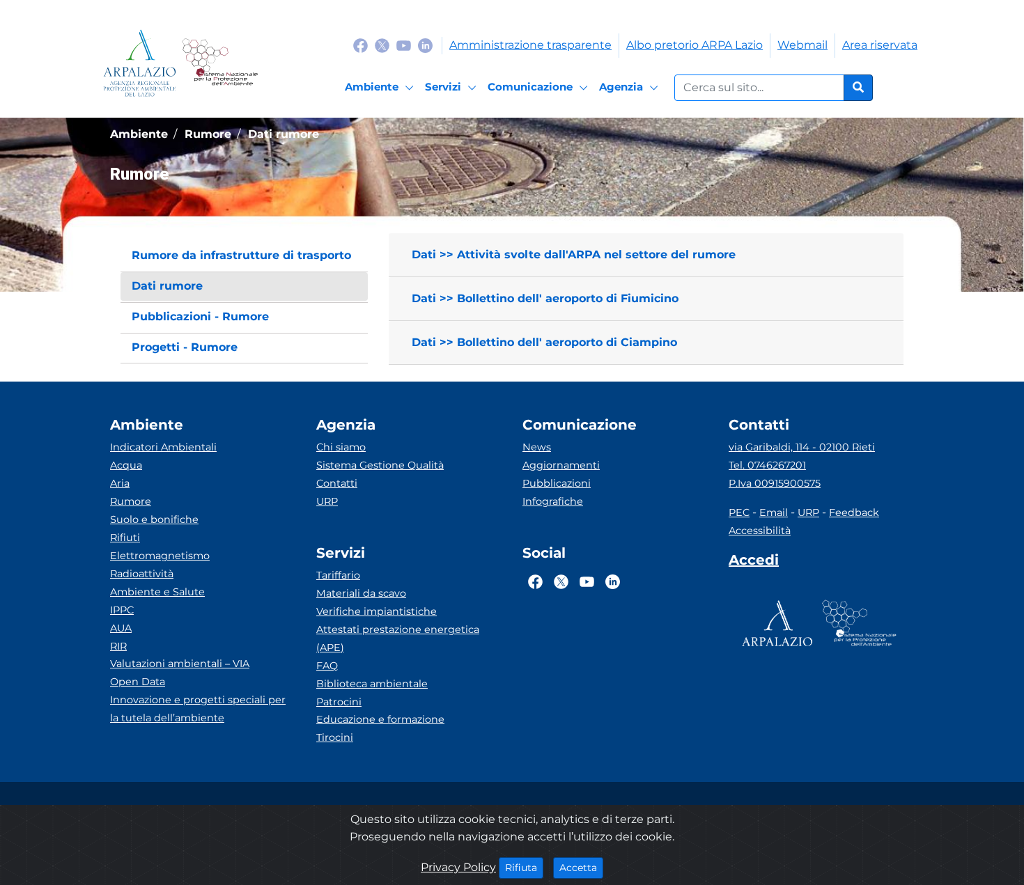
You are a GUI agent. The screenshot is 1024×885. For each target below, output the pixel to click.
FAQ (327, 665)
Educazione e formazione (380, 719)
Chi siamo (341, 447)
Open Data (137, 681)
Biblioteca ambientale (372, 684)
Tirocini (334, 737)
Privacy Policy (458, 867)
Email (773, 512)
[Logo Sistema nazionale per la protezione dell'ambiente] (220, 63)
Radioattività (141, 573)
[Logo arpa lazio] (140, 63)
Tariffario (338, 575)
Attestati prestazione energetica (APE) (397, 638)
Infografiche (552, 501)
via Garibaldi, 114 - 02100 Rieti (802, 447)
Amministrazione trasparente (530, 45)
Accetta (581, 867)
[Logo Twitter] (382, 45)
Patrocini (339, 702)
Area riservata (879, 45)
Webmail (802, 45)
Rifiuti (125, 537)
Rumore (130, 501)
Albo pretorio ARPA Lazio (694, 45)
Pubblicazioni (556, 483)
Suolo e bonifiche (154, 519)
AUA (121, 628)
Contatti (336, 483)
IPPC (122, 610)
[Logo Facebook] (360, 45)
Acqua (126, 465)
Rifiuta (524, 867)
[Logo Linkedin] (425, 45)
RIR (118, 646)
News (536, 447)
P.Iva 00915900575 (775, 483)
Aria (120, 483)
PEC (739, 512)
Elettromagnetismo (160, 555)
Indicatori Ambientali (163, 447)
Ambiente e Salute (157, 592)
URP (327, 501)
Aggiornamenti (561, 465)
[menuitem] (244, 256)
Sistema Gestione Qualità (380, 465)
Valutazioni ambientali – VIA (179, 663)
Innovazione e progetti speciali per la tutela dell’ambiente (198, 709)
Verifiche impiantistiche (376, 611)
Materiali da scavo (361, 593)
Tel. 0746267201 (767, 465)
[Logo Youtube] (403, 45)
